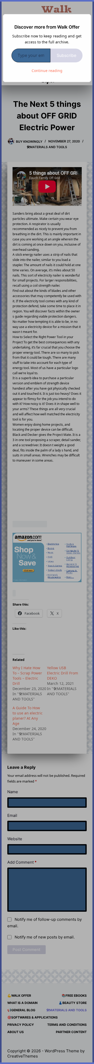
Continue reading (47, 70)
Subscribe (66, 55)
